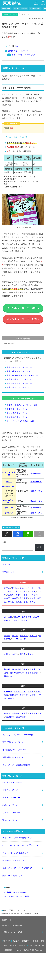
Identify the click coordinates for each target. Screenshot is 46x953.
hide (16, 46)
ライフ (9, 481)
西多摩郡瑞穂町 (32, 672)
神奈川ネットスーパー (12, 782)
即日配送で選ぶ (35, 9)
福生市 (11, 698)
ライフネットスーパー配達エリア (17, 837)
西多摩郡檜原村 (17, 672)
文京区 (19, 601)
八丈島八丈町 (20, 691)
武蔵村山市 (21, 716)
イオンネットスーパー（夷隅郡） (23, 54)
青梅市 (7, 620)
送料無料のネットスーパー (18, 417)
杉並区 (19, 594)
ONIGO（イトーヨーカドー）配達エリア (20, 845)
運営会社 (13, 945)
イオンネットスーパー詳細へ (23, 308)
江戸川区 (32, 588)
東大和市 (24, 694)
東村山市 (14, 694)
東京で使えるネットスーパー (19, 367)
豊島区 (32, 598)
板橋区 (23, 588)
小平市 (15, 639)
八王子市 (8, 691)
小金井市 (33, 635)
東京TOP (6, 941)
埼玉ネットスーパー (11, 797)
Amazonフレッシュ (8, 501)
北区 (18, 591)
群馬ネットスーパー (11, 805)
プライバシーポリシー (36, 945)
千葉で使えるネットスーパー (19, 383)
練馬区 (11, 601)
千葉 (42, 941)
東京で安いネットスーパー (18, 409)
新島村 (7, 669)
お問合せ (22, 945)
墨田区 (27, 594)
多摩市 (15, 654)
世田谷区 (35, 594)
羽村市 (30, 691)
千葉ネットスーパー (11, 789)
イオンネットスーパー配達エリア (17, 867)
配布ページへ (36, 473)
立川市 (7, 654)
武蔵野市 (10, 716)
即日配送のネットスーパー (18, 413)
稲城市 (36, 617)
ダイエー (9, 507)
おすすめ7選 (6, 9)
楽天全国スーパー (9, 487)
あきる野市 (27, 617)
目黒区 (32, 601)
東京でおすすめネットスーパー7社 (22, 405)
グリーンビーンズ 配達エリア (15, 852)
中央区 (15, 598)
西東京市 (8, 676)
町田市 (7, 713)
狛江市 (23, 639)
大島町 (15, 620)
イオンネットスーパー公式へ (23, 319)
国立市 (15, 635)
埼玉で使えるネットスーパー (19, 387)
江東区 (25, 591)
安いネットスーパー (20, 9)
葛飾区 (11, 591)
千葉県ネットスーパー (10, 14)
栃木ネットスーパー (11, 812)
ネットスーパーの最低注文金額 (20, 421)
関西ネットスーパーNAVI (12, 925)
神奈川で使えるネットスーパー (20, 379)
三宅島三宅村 (35, 713)
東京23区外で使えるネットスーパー (22, 375)
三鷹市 (25, 713)
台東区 (7, 598)
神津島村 (24, 635)
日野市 (32, 694)
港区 (26, 601)
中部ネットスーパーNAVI (12, 932)
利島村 (30, 654)
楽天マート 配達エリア (12, 875)
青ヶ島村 (8, 617)
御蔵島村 (16, 713)
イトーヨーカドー (9, 473)
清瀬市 (7, 635)
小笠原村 (24, 620)
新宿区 (11, 594)
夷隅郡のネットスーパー (16, 50)
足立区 (7, 588)
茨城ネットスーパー (11, 820)
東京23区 (6, 564)
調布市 (23, 654)
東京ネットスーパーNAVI (18, 950)
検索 (4, 542)
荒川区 (15, 588)
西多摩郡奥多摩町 (20, 669)
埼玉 (5, 945)
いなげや (9, 512)
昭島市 (17, 617)
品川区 (32, 591)
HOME (5, 910)
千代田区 (24, 598)
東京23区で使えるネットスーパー (21, 371)
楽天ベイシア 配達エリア (13, 860)
